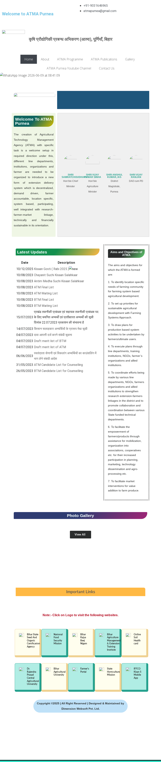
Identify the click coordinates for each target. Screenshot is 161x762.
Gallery (130, 59)
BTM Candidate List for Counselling (58, 371)
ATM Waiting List (46, 293)
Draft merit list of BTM (50, 341)
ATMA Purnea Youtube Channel (69, 68)
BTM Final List (44, 299)
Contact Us (106, 68)
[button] (80, 80)
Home (28, 59)
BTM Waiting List (46, 306)
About (45, 59)
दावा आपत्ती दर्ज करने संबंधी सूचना (53, 335)
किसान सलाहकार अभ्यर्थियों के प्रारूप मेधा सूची (60, 329)
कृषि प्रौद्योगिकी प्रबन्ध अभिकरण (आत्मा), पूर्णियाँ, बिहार (71, 39)
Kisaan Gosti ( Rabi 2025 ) (51, 269)
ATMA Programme (70, 59)
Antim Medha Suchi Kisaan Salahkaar (59, 281)
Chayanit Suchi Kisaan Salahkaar (56, 275)
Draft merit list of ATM (50, 347)
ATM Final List (44, 287)
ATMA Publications (104, 59)
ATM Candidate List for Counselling (58, 365)
